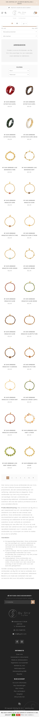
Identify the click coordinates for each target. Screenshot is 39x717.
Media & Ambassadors (19, 660)
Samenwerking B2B (19, 671)
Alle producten (19, 697)
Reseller (19, 674)
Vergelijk (19, 694)
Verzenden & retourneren (19, 657)
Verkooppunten (19, 668)
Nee (18, 715)
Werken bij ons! (19, 665)
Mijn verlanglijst (19, 691)
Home (14, 18)
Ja (13, 715)
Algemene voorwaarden (19, 663)
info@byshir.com (20, 634)
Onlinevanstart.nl (19, 710)
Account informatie (19, 682)
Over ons (19, 654)
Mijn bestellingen (19, 685)
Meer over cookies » (27, 715)
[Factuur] (19, 703)
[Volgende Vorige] (33, 477)
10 (29, 478)
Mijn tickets (20, 688)
